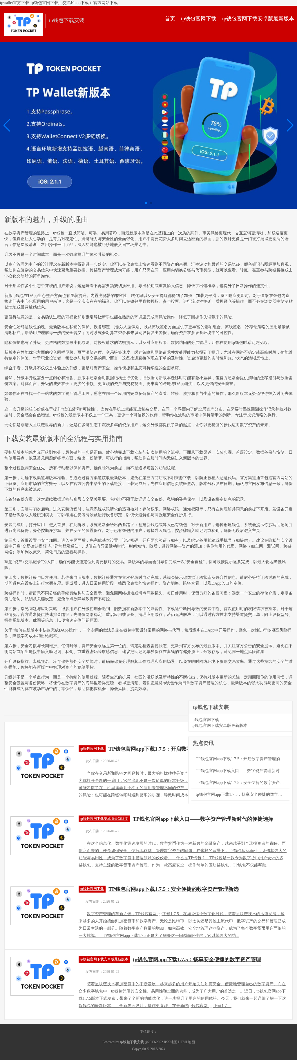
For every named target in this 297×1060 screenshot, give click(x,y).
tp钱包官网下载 (198, 18)
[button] (290, 125)
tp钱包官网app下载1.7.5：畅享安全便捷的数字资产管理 (197, 959)
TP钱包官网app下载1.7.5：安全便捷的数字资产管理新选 (173, 889)
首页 (170, 18)
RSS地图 (170, 1042)
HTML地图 (186, 1042)
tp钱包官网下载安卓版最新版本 (258, 18)
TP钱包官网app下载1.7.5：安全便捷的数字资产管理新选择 (242, 782)
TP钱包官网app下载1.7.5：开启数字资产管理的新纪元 (170, 749)
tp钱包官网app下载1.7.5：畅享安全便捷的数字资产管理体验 (242, 794)
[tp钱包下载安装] (23, 24)
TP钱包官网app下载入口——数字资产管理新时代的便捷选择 (203, 819)
